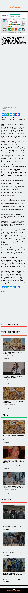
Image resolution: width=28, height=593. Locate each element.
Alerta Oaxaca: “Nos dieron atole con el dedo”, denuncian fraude (13, 402)
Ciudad (4, 107)
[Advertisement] (14, 62)
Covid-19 (9, 291)
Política (12, 107)
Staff (4, 110)
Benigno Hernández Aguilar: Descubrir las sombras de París (12, 353)
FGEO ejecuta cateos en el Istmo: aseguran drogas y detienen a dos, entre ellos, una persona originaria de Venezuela (12, 548)
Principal (15, 107)
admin (14, 355)
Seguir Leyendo (6, 358)
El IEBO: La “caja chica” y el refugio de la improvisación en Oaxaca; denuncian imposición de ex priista (13, 461)
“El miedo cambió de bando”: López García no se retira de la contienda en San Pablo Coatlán (13, 487)
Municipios (8, 107)
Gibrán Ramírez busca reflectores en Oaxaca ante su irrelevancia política (13, 377)
